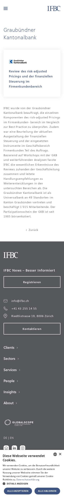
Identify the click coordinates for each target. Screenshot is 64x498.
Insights (10, 392)
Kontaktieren (32, 329)
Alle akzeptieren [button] (17, 490)
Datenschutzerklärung (27, 479)
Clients (9, 347)
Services (10, 369)
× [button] (60, 454)
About (9, 403)
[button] (5, 8)
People (9, 380)
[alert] (32, 474)
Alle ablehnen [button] (47, 490)
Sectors (9, 358)
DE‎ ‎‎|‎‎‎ (6, 438)
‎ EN (11, 438)
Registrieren (32, 282)
